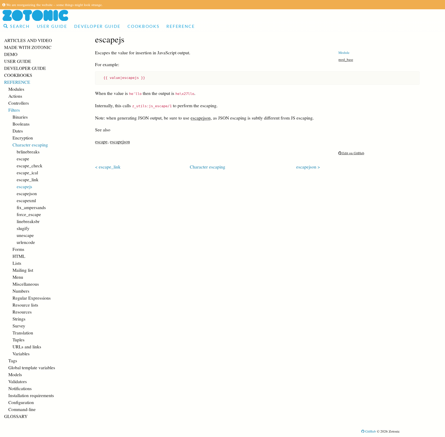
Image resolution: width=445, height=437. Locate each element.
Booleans (21, 124)
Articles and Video (28, 40)
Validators (17, 381)
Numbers (21, 291)
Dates (18, 131)
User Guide (52, 27)
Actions (15, 96)
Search (19, 27)
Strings (19, 319)
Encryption (23, 138)
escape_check (29, 165)
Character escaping (30, 145)
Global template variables (31, 367)
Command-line (22, 409)
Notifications (20, 388)
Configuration (21, 402)
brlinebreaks (28, 152)
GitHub (370, 431)
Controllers (18, 103)
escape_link (27, 179)
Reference (180, 27)
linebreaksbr (28, 221)
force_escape (29, 214)
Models (15, 374)
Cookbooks (143, 27)
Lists (17, 263)
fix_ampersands (31, 207)
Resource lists (25, 305)
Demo (10, 54)
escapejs (24, 186)
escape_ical (27, 172)
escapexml (26, 200)
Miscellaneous (26, 284)
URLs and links (27, 346)
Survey (19, 326)
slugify (23, 228)
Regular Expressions (32, 298)
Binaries (20, 117)
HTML (19, 256)
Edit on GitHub (352, 153)
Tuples (19, 340)
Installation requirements (31, 395)
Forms (18, 249)
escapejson (27, 193)
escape (23, 158)
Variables (21, 353)
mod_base (345, 59)
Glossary (16, 416)
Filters (14, 110)
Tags (12, 360)
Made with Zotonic (27, 47)
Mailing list (23, 270)
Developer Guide (97, 27)
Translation (23, 333)
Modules (16, 89)
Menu (18, 277)
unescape (25, 235)
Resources (22, 312)
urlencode (26, 242)
